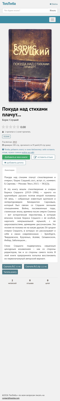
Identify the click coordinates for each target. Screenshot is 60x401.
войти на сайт (28, 152)
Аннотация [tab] (9, 170)
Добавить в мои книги (16, 157)
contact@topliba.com (11, 398)
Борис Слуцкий (10, 120)
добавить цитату (14, 162)
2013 (15, 142)
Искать (53, 10)
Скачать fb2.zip (36, 266)
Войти (55, 4)
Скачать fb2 (12, 266)
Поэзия (6, 137)
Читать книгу (10, 271)
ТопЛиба (9, 3)
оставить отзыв (45, 157)
